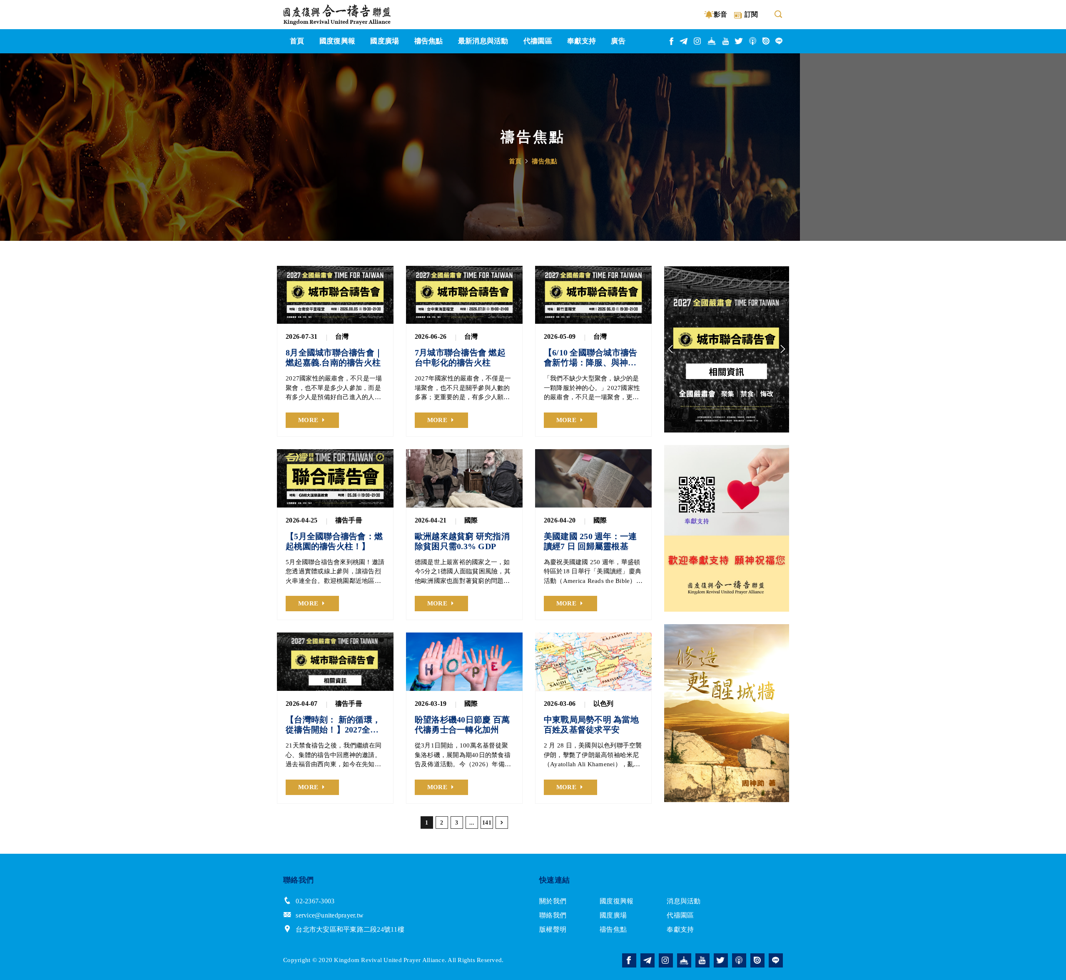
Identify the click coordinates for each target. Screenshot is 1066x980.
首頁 (515, 161)
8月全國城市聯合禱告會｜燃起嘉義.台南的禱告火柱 (334, 357)
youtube (726, 41)
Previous (670, 349)
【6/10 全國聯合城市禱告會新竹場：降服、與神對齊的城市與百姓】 (591, 358)
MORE (308, 420)
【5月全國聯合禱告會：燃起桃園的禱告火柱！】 (334, 541)
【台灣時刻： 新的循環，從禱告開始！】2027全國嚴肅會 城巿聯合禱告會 (333, 725)
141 (486, 823)
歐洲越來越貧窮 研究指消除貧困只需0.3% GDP (462, 541)
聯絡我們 (552, 915)
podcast (753, 41)
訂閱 (751, 14)
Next (783, 349)
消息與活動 (683, 901)
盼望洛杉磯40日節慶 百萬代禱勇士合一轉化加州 (462, 724)
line (779, 41)
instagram (698, 41)
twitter (739, 41)
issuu (766, 41)
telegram (684, 41)
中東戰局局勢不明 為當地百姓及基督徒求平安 (591, 724)
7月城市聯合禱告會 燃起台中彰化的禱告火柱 (460, 357)
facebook (672, 41)
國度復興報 (616, 901)
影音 (720, 14)
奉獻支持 (680, 929)
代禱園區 (680, 915)
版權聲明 (552, 929)
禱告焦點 (544, 161)
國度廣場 (613, 915)
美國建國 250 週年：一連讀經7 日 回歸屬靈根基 (590, 541)
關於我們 (552, 901)
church (712, 41)
